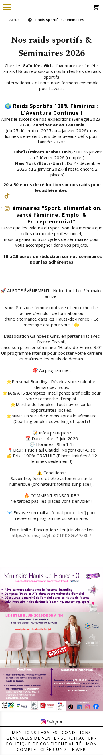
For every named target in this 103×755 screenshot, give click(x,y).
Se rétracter (77, 738)
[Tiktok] (7, 196)
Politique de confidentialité (44, 743)
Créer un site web (63, 749)
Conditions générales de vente (48, 735)
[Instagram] (7, 208)
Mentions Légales (35, 732)
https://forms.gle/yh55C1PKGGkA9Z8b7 (51, 535)
